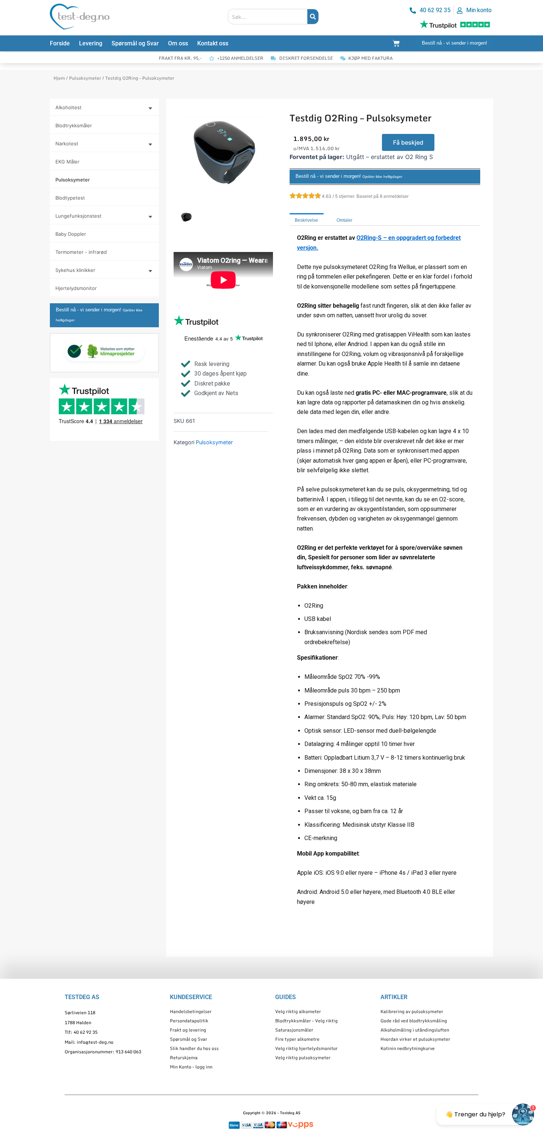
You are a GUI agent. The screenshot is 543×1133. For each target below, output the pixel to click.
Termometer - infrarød (81, 252)
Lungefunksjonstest (78, 216)
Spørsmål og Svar (135, 43)
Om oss (178, 43)
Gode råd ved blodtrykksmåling (413, 1020)
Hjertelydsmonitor (76, 288)
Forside (60, 43)
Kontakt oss (212, 43)
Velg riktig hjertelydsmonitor (306, 1048)
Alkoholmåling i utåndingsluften (414, 1029)
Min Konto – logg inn (191, 1066)
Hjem (59, 78)
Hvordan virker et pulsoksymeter (415, 1039)
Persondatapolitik (189, 1020)
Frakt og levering (188, 1029)
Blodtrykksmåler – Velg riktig (306, 1020)
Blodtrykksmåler (73, 125)
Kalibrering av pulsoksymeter (411, 1011)
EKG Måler (67, 162)
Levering (90, 43)
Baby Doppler (70, 234)
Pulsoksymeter (85, 78)
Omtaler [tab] (344, 220)
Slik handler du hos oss (194, 1048)
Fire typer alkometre (297, 1039)
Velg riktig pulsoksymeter (303, 1057)
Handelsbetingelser (191, 1011)
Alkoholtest (68, 107)
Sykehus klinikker (75, 270)
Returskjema (184, 1057)
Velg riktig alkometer (298, 1011)
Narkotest (66, 143)
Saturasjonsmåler (294, 1029)
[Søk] (312, 16)
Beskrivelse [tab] (306, 220)
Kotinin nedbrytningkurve (407, 1048)
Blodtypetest (70, 198)
